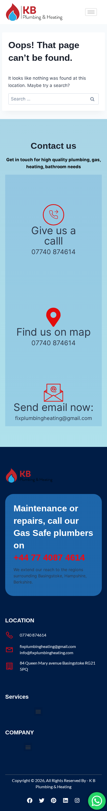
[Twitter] (41, 800)
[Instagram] (77, 800)
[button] (38, 711)
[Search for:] (53, 98)
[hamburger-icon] (91, 12)
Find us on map (53, 332)
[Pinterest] (53, 800)
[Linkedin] (65, 800)
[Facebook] (29, 800)
